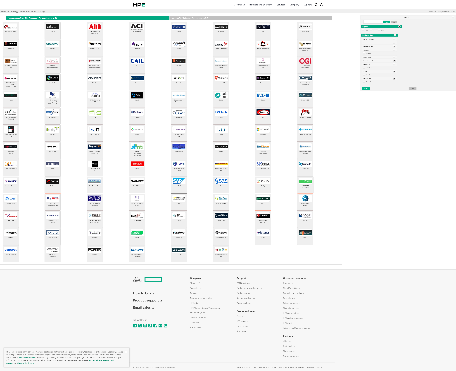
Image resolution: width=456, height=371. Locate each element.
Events (240, 316)
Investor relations (198, 317)
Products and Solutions (260, 4)
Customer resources (294, 278)
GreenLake (239, 4)
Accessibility (195, 288)
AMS (366, 30)
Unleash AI (369, 67)
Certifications (289, 346)
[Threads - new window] (150, 325)
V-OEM (368, 74)
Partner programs (291, 356)
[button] (126, 352)
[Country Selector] (321, 4)
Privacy (240, 367)
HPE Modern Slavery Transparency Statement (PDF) (205, 310)
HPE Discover (242, 321)
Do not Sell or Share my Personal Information (296, 367)
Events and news (246, 311)
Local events (242, 326)
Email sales (142, 307)
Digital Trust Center (291, 288)
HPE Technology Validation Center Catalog (23, 11)
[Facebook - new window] (155, 325)
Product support (146, 300)
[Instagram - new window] (145, 325)
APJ (374, 30)
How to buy (142, 293)
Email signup (289, 298)
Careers (193, 293)
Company (294, 4)
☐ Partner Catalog (435, 11)
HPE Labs (194, 303)
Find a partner (289, 351)
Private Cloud (369, 81)
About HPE (195, 283)
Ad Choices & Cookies (267, 367)
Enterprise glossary (291, 303)
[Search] (316, 4)
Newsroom (241, 331)
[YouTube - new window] (160, 325)
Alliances (287, 341)
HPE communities (291, 313)
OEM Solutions (243, 283)
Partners (288, 336)
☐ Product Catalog (448, 11)
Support (308, 4)
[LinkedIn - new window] (135, 325)
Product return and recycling (249, 288)
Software (368, 53)
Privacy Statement (27, 357)
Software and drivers (246, 298)
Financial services (291, 308)
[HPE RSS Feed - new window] (165, 325)
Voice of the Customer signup (296, 328)
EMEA (382, 30)
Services (281, 4)
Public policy (195, 327)
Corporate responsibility (201, 298)
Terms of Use (251, 367)
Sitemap (319, 367)
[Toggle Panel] (453, 17)
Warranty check (244, 303)
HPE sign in (288, 323)
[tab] (88, 18)
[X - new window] (140, 325)
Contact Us (288, 283)
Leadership (195, 322)
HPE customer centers (293, 318)
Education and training (293, 293)
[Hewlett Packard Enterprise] (139, 4)
